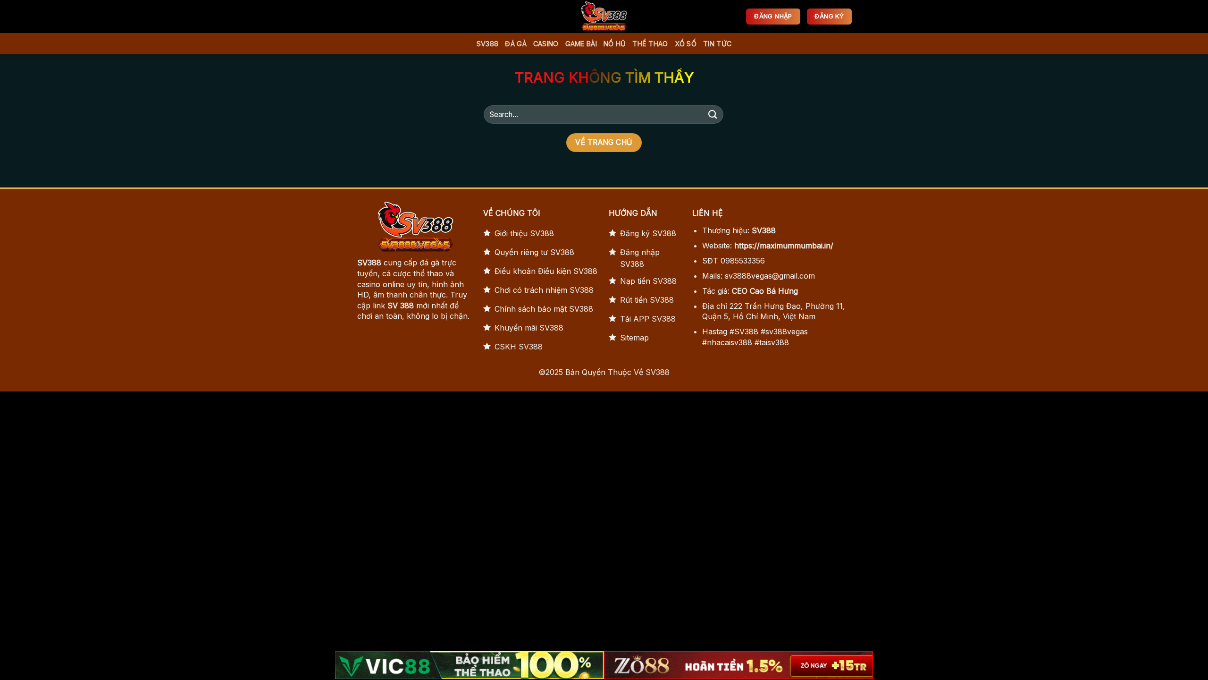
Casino (546, 44)
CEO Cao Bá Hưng (765, 291)
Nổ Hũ (615, 44)
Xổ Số (685, 44)
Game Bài (581, 44)
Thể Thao (650, 44)
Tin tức (717, 44)
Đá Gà (515, 44)
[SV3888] (604, 16)
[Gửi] (713, 114)
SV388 (487, 44)
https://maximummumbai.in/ (783, 245)
